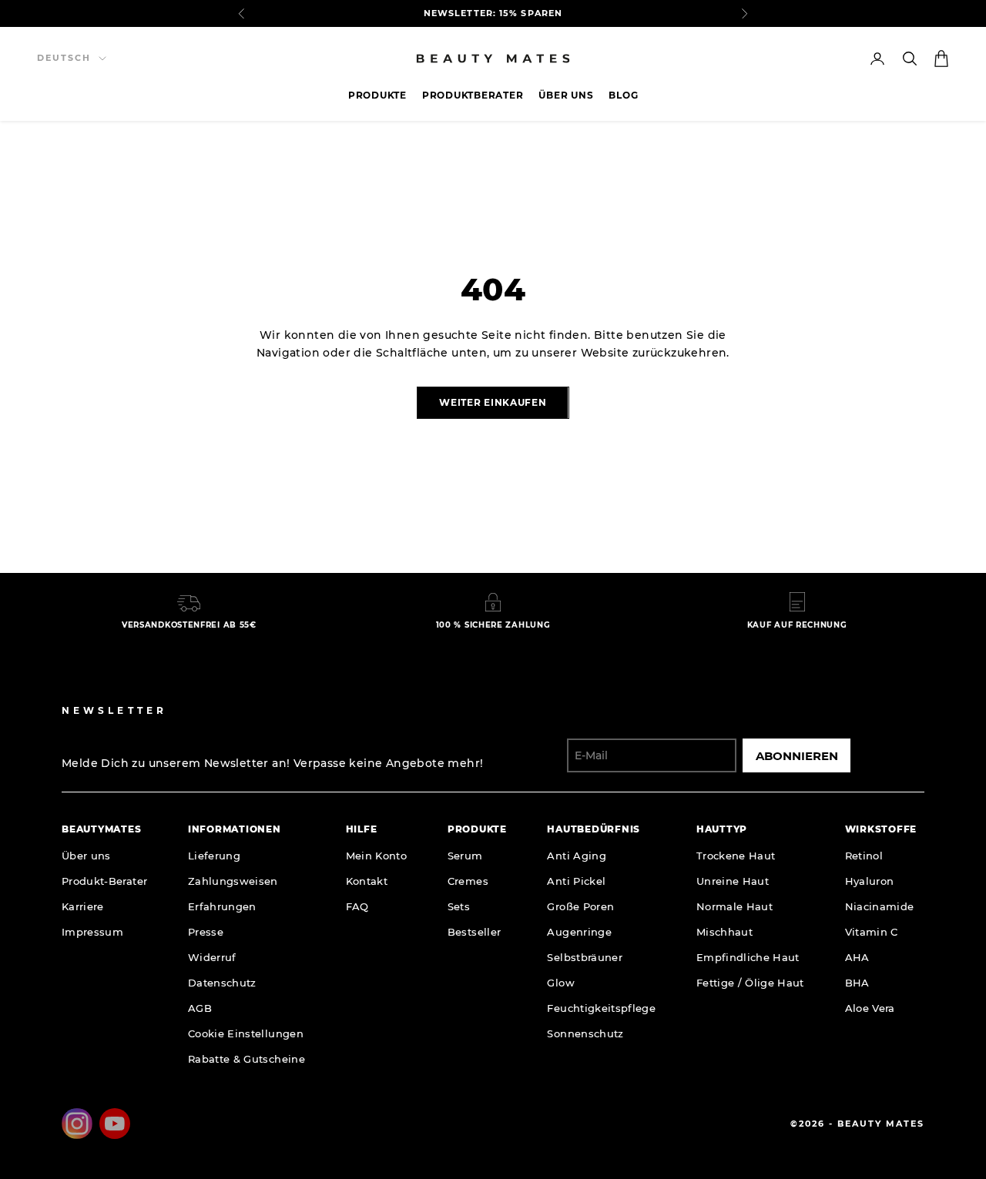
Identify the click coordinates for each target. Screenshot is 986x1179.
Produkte (377, 95)
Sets (459, 906)
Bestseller (474, 932)
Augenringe (579, 932)
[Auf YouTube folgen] (114, 1123)
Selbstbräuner (584, 957)
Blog (623, 95)
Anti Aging (576, 855)
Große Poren (580, 906)
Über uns (565, 95)
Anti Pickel (576, 881)
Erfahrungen (222, 906)
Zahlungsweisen (233, 881)
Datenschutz (222, 982)
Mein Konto (376, 855)
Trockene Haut (736, 855)
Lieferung (214, 855)
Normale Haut (734, 906)
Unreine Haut (732, 881)
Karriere (83, 906)
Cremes (468, 881)
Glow (560, 982)
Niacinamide (879, 906)
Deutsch (64, 57)
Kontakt (366, 881)
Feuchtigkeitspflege (601, 1008)
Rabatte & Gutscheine (246, 1059)
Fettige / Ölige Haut (750, 982)
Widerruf (212, 957)
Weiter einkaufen (492, 402)
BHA (857, 982)
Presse (205, 932)
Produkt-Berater (104, 881)
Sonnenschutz (585, 1033)
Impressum (92, 932)
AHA (857, 957)
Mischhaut (724, 932)
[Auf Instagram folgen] (77, 1123)
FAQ (357, 906)
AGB (200, 1008)
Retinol (864, 855)
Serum (465, 855)
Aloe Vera (870, 1008)
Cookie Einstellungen (246, 1033)
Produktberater (473, 95)
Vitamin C (871, 932)
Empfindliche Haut (748, 957)
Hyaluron (869, 881)
